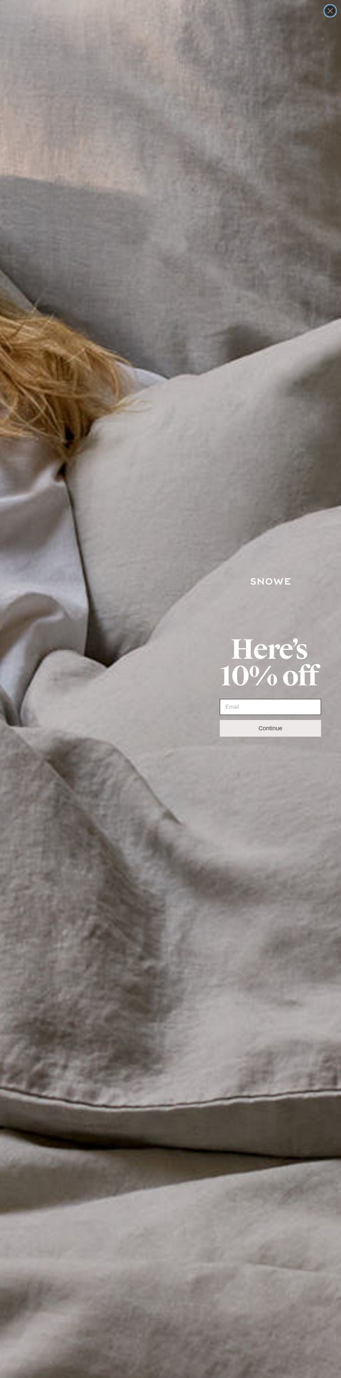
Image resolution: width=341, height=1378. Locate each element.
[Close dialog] (330, 11)
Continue (270, 728)
